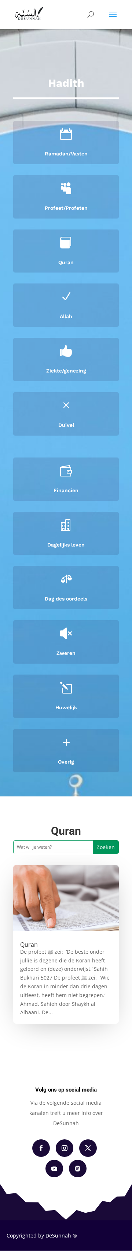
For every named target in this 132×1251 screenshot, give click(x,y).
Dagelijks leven (66, 545)
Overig (66, 762)
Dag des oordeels (66, 599)
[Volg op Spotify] (78, 1168)
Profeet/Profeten (66, 208)
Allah (66, 316)
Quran (66, 262)
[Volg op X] (88, 1148)
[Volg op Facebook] (41, 1148)
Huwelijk (66, 707)
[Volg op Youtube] (54, 1168)
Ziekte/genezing (66, 371)
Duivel (66, 425)
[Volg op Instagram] (64, 1148)
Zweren (66, 653)
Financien (66, 490)
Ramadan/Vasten (66, 154)
